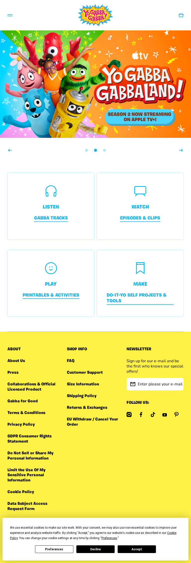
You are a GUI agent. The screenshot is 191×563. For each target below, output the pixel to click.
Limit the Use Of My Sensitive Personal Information (26, 475)
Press (13, 373)
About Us (16, 361)
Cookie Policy (20, 492)
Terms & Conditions (26, 413)
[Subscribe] (177, 384)
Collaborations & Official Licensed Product (31, 387)
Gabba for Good (22, 401)
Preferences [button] (109, 538)
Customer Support (85, 373)
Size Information (83, 384)
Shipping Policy (81, 396)
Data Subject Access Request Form (27, 506)
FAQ (70, 361)
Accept (137, 549)
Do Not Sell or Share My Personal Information (30, 456)
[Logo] (95, 15)
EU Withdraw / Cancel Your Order (92, 422)
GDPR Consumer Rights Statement (29, 439)
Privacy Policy (21, 425)
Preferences (54, 549)
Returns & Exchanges (87, 408)
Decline (95, 549)
